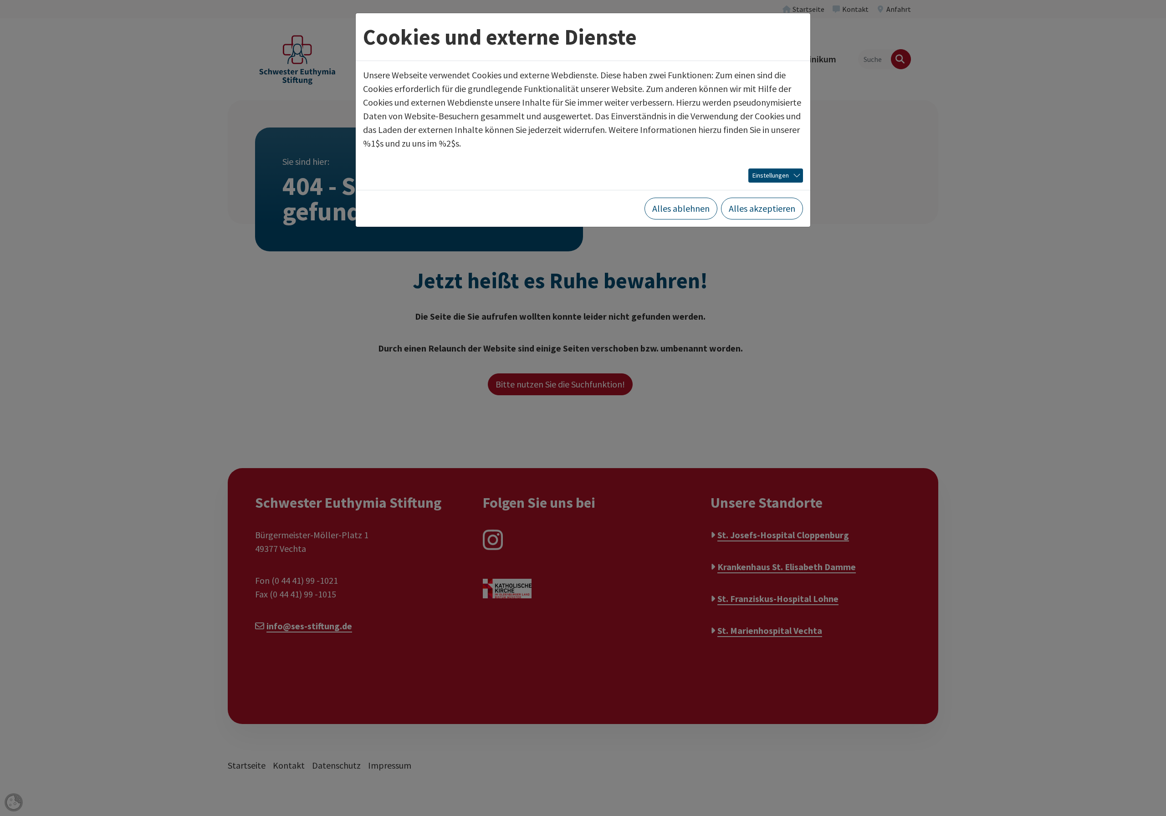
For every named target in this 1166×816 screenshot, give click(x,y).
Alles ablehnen (681, 208)
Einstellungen (770, 175)
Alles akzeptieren (762, 208)
